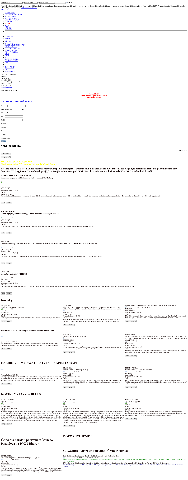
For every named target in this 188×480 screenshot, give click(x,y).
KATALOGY (9, 25)
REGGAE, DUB (10, 66)
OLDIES (7, 64)
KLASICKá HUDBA (11, 59)
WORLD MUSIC (10, 71)
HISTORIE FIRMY (11, 16)
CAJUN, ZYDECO (11, 47)
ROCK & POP (9, 68)
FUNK (7, 55)
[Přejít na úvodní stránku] (5, 9)
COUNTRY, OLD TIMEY (13, 48)
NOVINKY (8, 22)
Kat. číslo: (4, 106)
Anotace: (3, 127)
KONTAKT (8, 29)
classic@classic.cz (6, 87)
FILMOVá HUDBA (11, 52)
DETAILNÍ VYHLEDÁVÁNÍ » (16, 101)
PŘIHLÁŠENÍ (9, 36)
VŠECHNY (8, 41)
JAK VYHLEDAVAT (12, 20)
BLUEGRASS (9, 43)
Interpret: (3, 123)
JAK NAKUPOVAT (11, 18)
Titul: (2, 120)
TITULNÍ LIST (10, 13)
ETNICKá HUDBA (11, 50)
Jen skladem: (5, 138)
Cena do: (3, 134)
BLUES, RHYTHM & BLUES (15, 45)
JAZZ (6, 57)
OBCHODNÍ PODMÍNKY (13, 14)
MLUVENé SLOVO (11, 61)
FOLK (7, 54)
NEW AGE (8, 62)
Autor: (3, 116)
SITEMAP (8, 27)
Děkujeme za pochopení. (29, 8)
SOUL (7, 69)
